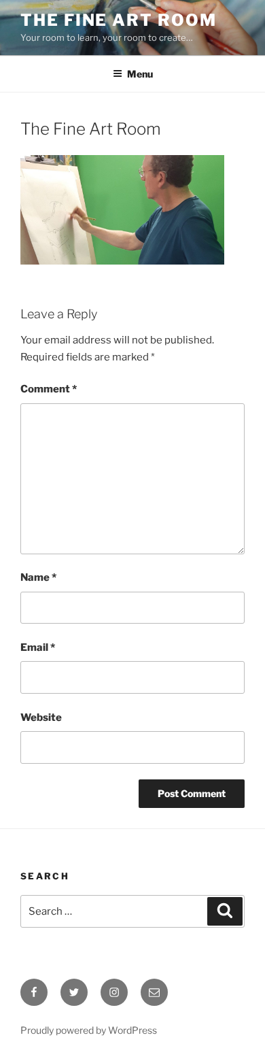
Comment (48, 389)
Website (41, 717)
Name (38, 577)
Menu (140, 74)
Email (37, 647)
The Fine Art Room (118, 20)
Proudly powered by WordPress (88, 1030)
